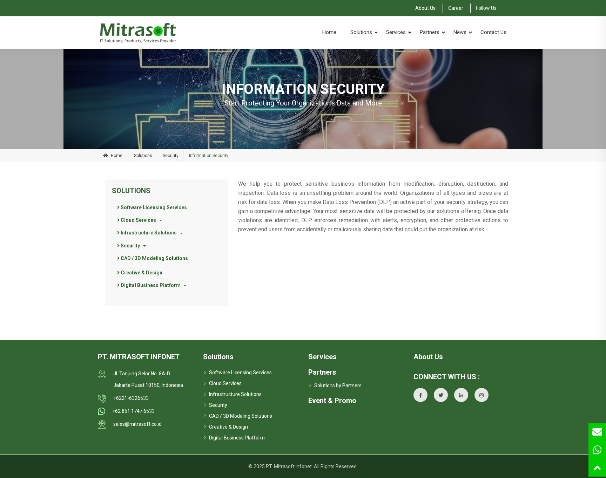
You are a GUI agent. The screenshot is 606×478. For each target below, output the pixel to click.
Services (396, 32)
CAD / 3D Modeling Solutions (154, 258)
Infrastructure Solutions (148, 232)
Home (329, 32)
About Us (425, 8)
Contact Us (493, 32)
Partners (429, 32)
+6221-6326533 (131, 398)
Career (455, 8)
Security (171, 155)
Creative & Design (141, 272)
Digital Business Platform (150, 285)
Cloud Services (138, 220)
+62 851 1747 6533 (133, 411)
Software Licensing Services (153, 207)
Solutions (361, 32)
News (459, 32)
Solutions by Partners (338, 385)
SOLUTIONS (131, 190)
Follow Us (486, 8)
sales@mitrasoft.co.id (137, 424)
